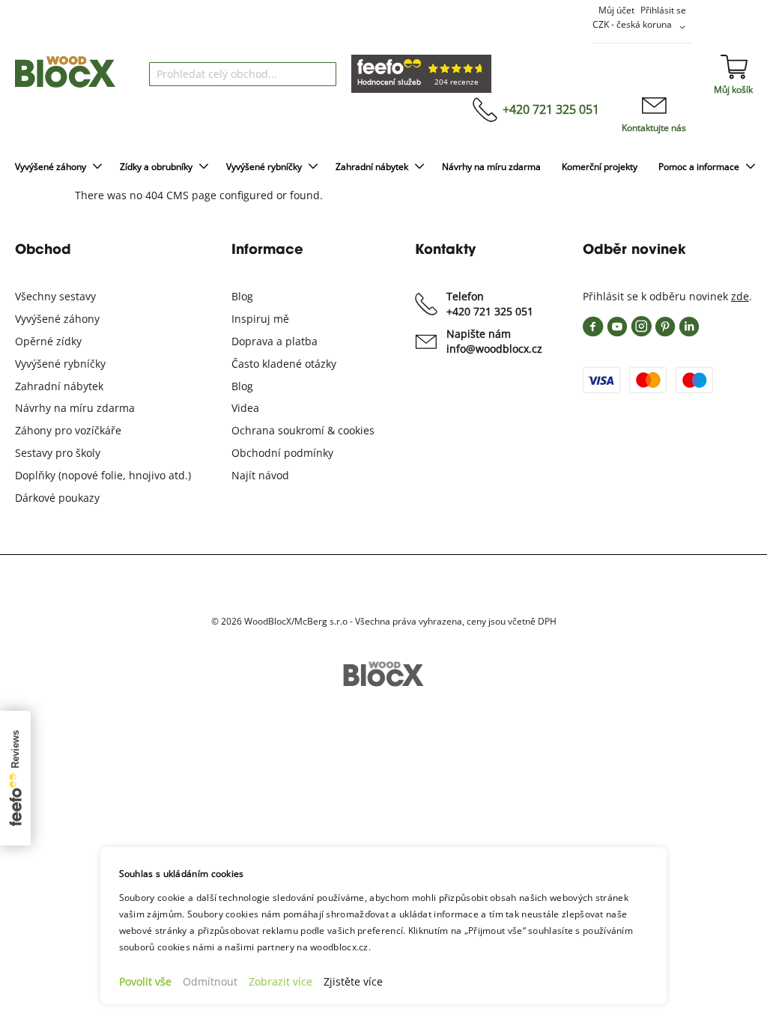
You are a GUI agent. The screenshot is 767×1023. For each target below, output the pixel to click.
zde (740, 296)
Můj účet (616, 10)
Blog (242, 296)
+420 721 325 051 (551, 109)
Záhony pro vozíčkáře (68, 430)
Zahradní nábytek (59, 386)
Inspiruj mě (260, 319)
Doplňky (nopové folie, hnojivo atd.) (103, 475)
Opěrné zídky (48, 341)
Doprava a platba (274, 341)
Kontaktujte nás (654, 127)
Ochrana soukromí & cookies (303, 430)
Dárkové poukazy (57, 498)
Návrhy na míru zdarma (75, 408)
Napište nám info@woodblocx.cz (494, 341)
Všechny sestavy (55, 296)
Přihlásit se (663, 10)
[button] (641, 27)
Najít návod (260, 475)
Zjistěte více (353, 981)
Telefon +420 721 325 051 (489, 303)
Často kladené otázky (283, 363)
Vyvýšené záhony (57, 319)
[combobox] (242, 74)
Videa (245, 408)
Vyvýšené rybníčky (60, 363)
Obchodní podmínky (282, 453)
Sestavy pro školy (57, 453)
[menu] (383, 168)
